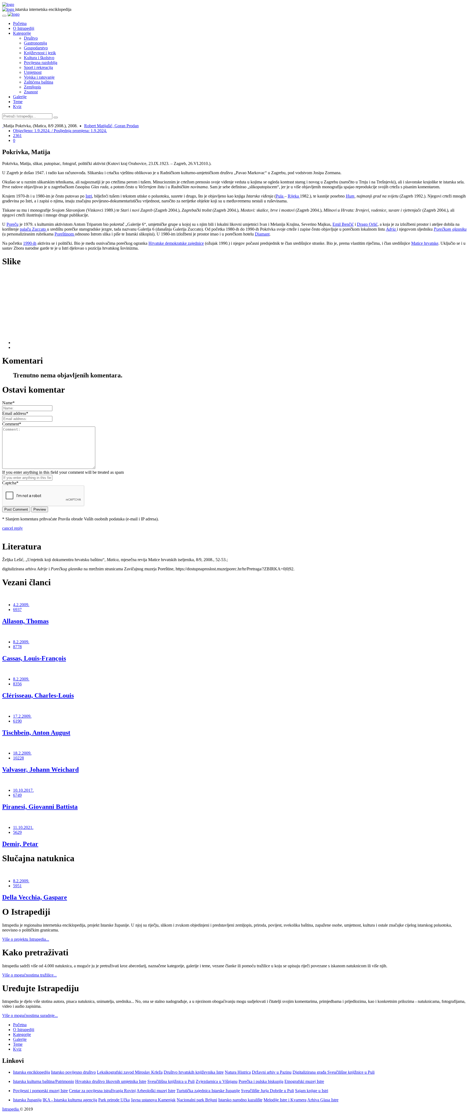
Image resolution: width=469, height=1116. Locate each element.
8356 (17, 684)
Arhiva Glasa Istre (322, 1100)
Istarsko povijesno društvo (73, 1072)
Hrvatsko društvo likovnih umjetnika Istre (110, 1081)
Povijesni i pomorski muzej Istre (40, 1090)
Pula (280, 196)
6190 (17, 721)
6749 (17, 795)
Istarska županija (27, 1100)
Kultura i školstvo (39, 57)
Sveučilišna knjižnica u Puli (171, 1081)
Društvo (31, 38)
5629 (17, 832)
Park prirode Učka (114, 1100)
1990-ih (29, 243)
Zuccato (39, 229)
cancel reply (12, 528)
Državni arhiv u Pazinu (271, 1072)
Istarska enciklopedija (31, 1072)
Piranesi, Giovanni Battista (40, 806)
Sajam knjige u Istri (311, 1090)
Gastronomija (35, 43)
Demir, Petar (20, 843)
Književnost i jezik (40, 52)
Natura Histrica (238, 1072)
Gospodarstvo (36, 48)
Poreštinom (65, 234)
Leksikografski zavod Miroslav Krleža (130, 1072)
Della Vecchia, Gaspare (34, 897)
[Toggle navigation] (4, 16)
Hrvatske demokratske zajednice (176, 243)
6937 (17, 609)
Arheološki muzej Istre (156, 1090)
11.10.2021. (23, 827)
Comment (11, 424)
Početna (20, 23)
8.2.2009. (21, 642)
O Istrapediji (23, 28)
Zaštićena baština (38, 82)
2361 (17, 135)
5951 (17, 885)
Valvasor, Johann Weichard (40, 769)
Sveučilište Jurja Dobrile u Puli (267, 1090)
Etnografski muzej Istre (304, 1081)
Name (8, 402)
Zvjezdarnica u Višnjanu (216, 1081)
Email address (15, 413)
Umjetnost (33, 72)
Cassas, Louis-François (34, 658)
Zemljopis (32, 87)
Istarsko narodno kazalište (240, 1100)
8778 (17, 646)
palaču (26, 229)
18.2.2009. (22, 753)
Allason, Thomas (25, 621)
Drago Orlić (367, 224)
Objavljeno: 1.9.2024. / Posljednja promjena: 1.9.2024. (60, 130)
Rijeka (294, 196)
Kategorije (22, 33)
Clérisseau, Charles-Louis (38, 695)
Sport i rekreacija (38, 67)
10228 (18, 758)
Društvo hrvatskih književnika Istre (194, 1072)
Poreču (12, 224)
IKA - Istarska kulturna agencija (70, 1100)
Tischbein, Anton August (36, 732)
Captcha (10, 483)
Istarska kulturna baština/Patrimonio (43, 1081)
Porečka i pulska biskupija (261, 1081)
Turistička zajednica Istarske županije (208, 1090)
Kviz (17, 106)
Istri (88, 196)
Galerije (20, 96)
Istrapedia (11, 1109)
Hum (350, 196)
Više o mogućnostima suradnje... (30, 1015)
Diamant (262, 234)
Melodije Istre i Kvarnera (285, 1100)
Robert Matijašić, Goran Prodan (111, 125)
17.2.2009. (22, 716)
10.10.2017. (23, 790)
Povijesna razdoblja (40, 62)
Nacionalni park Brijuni (197, 1100)
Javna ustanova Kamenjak (153, 1100)
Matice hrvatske (424, 243)
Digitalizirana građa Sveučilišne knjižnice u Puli (334, 1072)
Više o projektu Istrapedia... (25, 939)
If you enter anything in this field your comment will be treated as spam (63, 472)
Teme (18, 101)
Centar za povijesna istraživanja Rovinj (102, 1090)
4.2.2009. (21, 604)
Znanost (31, 92)
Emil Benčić (343, 224)
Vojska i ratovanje (39, 77)
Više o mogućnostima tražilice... (29, 975)
